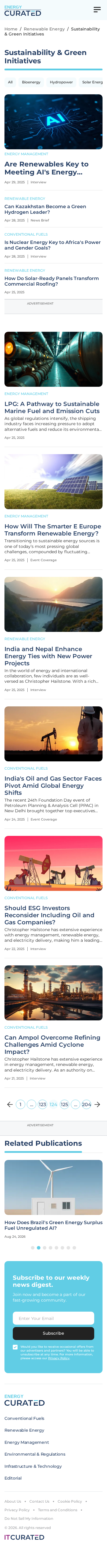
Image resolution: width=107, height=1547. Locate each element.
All (10, 82)
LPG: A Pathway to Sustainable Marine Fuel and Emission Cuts (52, 407)
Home (11, 29)
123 (42, 1104)
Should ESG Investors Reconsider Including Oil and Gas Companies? (49, 915)
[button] (32, 1248)
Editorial (12, 1478)
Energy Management (26, 154)
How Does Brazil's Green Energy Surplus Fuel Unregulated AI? (53, 1225)
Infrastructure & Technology (33, 1466)
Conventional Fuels (26, 234)
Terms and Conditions (57, 1510)
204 (86, 1104)
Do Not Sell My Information (28, 1518)
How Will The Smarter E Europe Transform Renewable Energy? (52, 530)
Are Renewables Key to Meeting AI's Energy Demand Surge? (46, 168)
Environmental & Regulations (34, 1454)
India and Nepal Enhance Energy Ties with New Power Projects (48, 656)
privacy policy (59, 1358)
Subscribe (53, 1333)
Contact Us (39, 1501)
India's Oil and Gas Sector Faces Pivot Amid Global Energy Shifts (53, 785)
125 (64, 1104)
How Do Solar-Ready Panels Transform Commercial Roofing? (51, 281)
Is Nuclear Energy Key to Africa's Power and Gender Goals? (52, 245)
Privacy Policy (17, 1510)
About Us (12, 1501)
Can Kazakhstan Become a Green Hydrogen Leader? (45, 209)
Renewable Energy (44, 29)
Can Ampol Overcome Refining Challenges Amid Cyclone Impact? (52, 1044)
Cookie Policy (70, 1501)
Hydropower (61, 82)
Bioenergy (31, 82)
